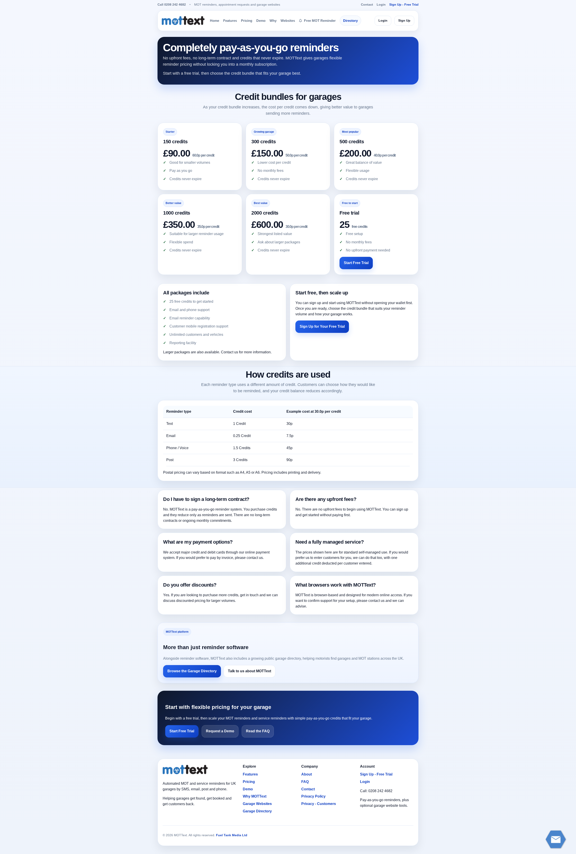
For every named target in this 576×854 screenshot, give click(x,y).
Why (273, 20)
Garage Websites (257, 804)
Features (230, 20)
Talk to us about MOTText (249, 671)
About (306, 774)
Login (381, 4)
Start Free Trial (356, 263)
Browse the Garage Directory (192, 671)
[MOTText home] (183, 20)
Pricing (246, 20)
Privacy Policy (313, 796)
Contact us (229, 352)
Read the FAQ (258, 731)
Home (214, 20)
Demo (261, 20)
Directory (350, 20)
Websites (288, 20)
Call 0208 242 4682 (172, 4)
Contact (367, 4)
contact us (255, 558)
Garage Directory (257, 811)
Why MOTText (254, 796)
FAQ (305, 782)
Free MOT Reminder (319, 20)
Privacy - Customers (318, 804)
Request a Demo (220, 731)
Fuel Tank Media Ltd (231, 835)
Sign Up (404, 20)
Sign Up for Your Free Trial (322, 326)
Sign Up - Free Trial (403, 4)
